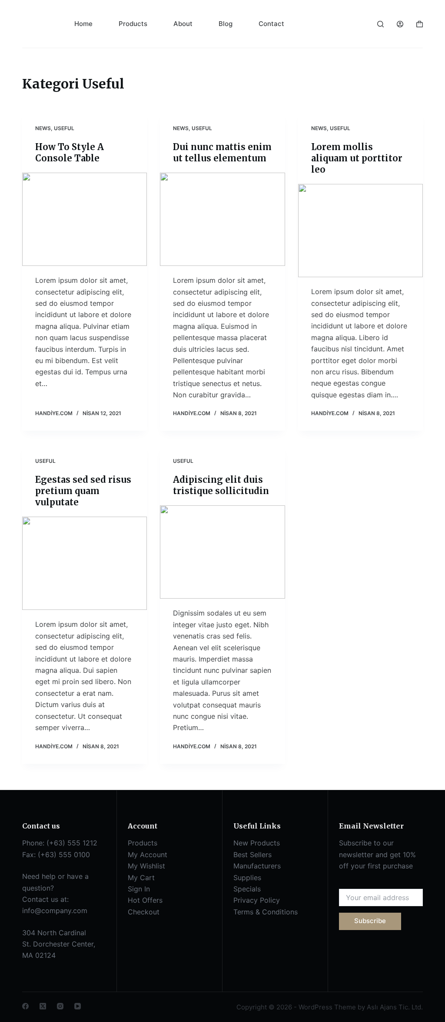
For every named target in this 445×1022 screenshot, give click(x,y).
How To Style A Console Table (69, 152)
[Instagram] (60, 1006)
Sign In (139, 888)
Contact (271, 24)
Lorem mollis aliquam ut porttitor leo (356, 158)
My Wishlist (146, 865)
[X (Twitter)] (43, 1006)
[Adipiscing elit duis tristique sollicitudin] (222, 552)
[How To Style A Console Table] (84, 219)
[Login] (400, 24)
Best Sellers (252, 854)
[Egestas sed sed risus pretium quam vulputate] (84, 563)
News (43, 128)
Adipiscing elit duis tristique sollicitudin (221, 485)
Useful (64, 128)
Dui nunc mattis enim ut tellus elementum (222, 152)
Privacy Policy (256, 900)
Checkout (143, 911)
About (183, 24)
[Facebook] (25, 1006)
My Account (147, 854)
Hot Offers (145, 900)
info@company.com (54, 910)
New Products (256, 843)
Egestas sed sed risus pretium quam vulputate (83, 491)
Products (133, 24)
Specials (247, 888)
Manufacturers (257, 865)
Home (83, 24)
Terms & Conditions (265, 911)
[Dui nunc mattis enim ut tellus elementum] (222, 219)
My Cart (141, 877)
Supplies (247, 877)
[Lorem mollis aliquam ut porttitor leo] (360, 230)
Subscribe (370, 921)
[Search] (380, 24)
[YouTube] (77, 1006)
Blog (225, 24)
